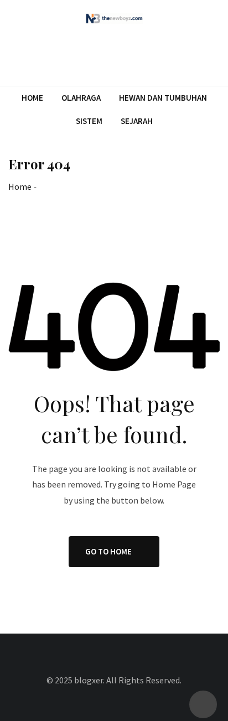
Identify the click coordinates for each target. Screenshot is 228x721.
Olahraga (81, 97)
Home (32, 97)
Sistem (89, 121)
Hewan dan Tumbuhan (163, 97)
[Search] (215, 55)
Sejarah (137, 121)
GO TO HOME (108, 551)
